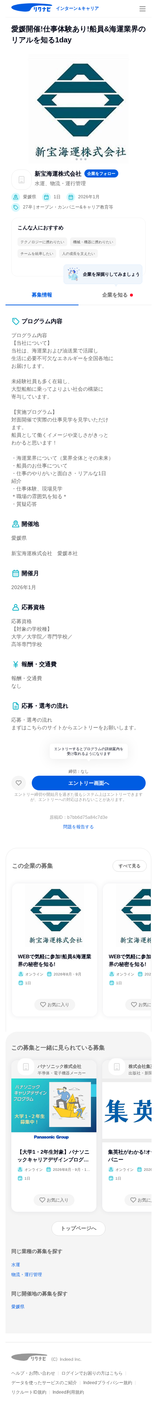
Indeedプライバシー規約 (107, 1382)
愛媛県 (17, 1306)
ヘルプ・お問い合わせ (33, 1373)
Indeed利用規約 (68, 1392)
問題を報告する (78, 826)
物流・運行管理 (26, 1274)
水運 (15, 1264)
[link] (26, 1067)
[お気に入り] (18, 783)
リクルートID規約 (28, 1392)
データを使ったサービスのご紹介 (44, 1382)
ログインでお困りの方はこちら (92, 1373)
